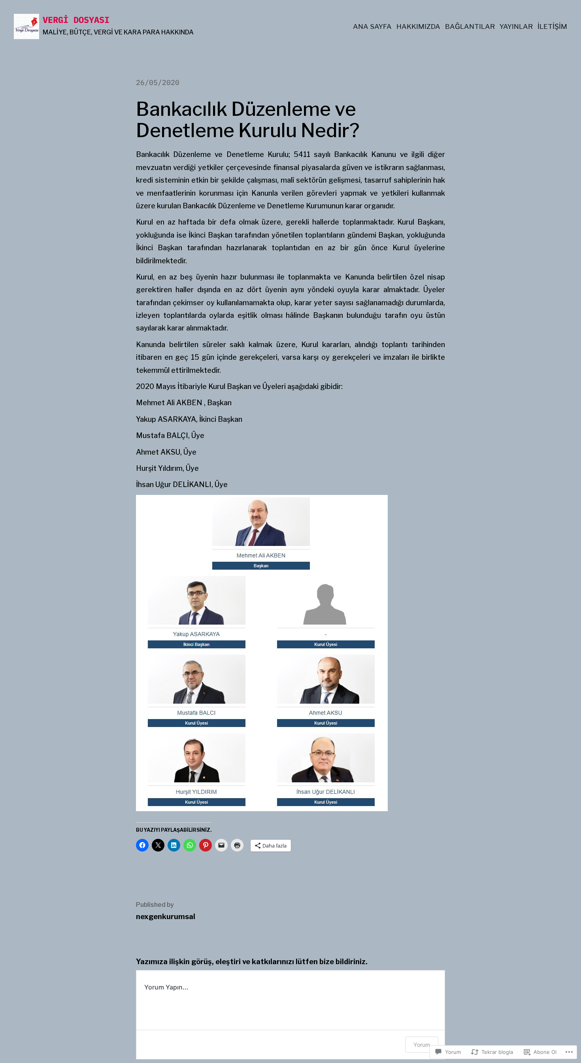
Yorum (421, 1044)
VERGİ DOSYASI (76, 19)
